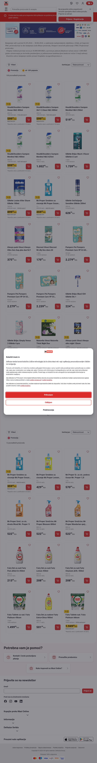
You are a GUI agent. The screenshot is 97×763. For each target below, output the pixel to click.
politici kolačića (47, 380)
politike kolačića (25, 386)
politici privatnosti (35, 380)
